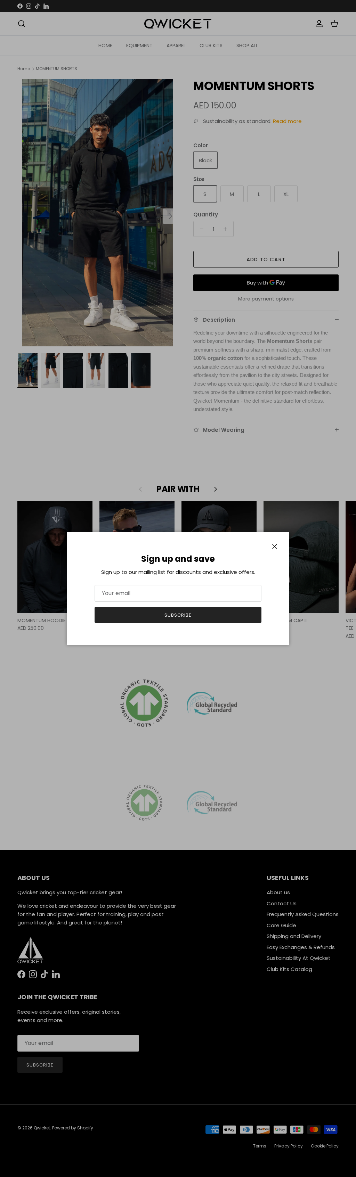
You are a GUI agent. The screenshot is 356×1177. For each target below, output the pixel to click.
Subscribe (178, 615)
